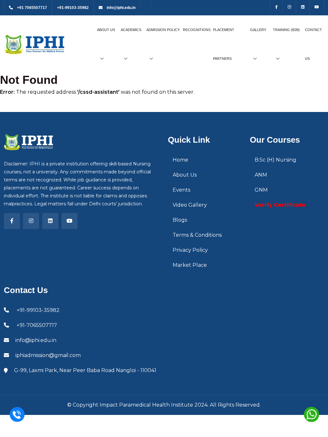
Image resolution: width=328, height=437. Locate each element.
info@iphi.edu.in (120, 7)
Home (180, 160)
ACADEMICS (131, 30)
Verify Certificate (280, 205)
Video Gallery (190, 205)
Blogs (180, 220)
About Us (106, 30)
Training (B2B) (286, 30)
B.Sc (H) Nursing (275, 160)
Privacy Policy (190, 250)
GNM (261, 190)
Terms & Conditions (197, 235)
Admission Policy (163, 30)
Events (181, 190)
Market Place (190, 265)
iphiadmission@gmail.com (48, 355)
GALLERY (258, 30)
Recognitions (196, 30)
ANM (261, 175)
